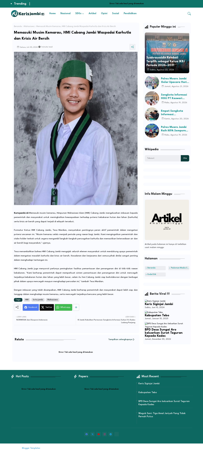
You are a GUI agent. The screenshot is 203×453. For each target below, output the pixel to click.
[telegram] (110, 434)
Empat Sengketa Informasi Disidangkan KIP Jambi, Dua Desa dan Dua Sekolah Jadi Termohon (174, 113)
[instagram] (104, 434)
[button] (189, 13)
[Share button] (76, 307)
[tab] (52, 13)
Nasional (65, 13)
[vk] (116, 434)
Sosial (115, 13)
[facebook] (86, 434)
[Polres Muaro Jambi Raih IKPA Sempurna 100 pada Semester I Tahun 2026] (152, 131)
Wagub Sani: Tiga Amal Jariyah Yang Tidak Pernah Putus (162, 415)
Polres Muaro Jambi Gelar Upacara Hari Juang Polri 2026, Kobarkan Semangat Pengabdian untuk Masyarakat (174, 80)
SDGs (78, 13)
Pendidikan (130, 13)
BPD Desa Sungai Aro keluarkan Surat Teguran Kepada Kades (164, 332)
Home (52, 13)
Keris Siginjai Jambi (159, 304)
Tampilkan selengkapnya (120, 339)
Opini (104, 13)
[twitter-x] (92, 434)
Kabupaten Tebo (157, 315)
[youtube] (98, 434)
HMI (27, 300)
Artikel (92, 13)
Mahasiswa (29, 26)
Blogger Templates (31, 448)
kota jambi (38, 300)
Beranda (18, 26)
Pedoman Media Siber (180, 268)
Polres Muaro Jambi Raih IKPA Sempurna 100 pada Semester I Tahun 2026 (174, 129)
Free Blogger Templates (67, 448)
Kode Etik (151, 274)
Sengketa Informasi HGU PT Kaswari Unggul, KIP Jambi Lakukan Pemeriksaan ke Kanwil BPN (174, 96)
